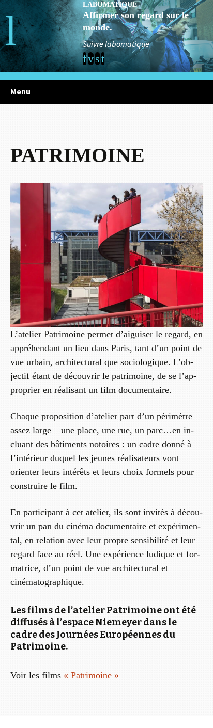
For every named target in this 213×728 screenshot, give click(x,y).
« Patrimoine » (91, 675)
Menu (20, 91)
